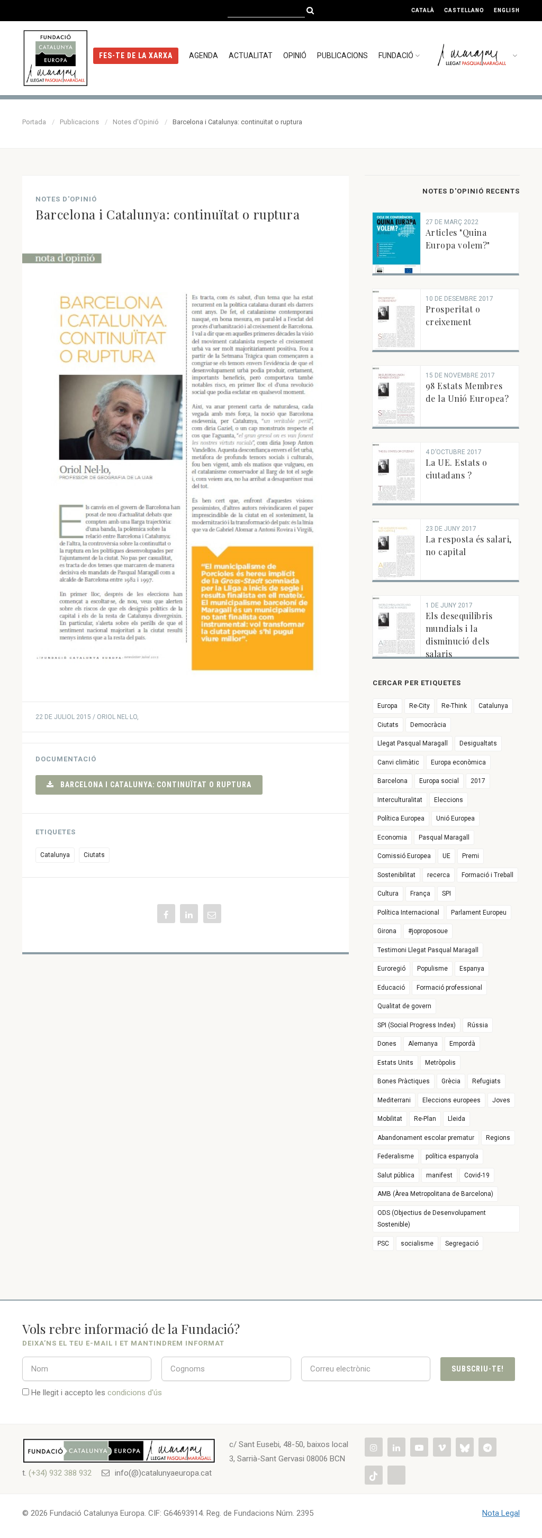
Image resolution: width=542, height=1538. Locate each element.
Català (423, 10)
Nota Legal (501, 1513)
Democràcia (428, 725)
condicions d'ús (134, 1392)
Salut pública (395, 1175)
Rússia (477, 1025)
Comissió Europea (404, 856)
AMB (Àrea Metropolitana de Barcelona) (435, 1194)
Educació (391, 987)
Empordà (462, 1043)
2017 (478, 781)
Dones (386, 1043)
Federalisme (395, 1156)
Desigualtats (478, 743)
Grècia (450, 1081)
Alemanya (423, 1043)
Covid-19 (477, 1175)
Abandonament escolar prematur (425, 1137)
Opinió (294, 55)
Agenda (203, 55)
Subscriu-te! (477, 1369)
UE (446, 856)
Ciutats (94, 855)
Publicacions (342, 55)
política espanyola (452, 1156)
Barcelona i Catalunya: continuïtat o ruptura (152, 784)
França (420, 893)
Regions (498, 1137)
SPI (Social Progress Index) (416, 1025)
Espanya (471, 968)
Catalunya (55, 855)
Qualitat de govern (404, 1006)
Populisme (432, 968)
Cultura (388, 893)
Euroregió (391, 968)
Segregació (461, 1243)
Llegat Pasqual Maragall (412, 743)
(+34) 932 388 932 (60, 1473)
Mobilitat (389, 1118)
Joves (501, 1100)
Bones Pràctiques (403, 1081)
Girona (386, 931)
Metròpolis (440, 1062)
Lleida (456, 1118)
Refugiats (486, 1081)
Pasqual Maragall (444, 837)
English (507, 10)
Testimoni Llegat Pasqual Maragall (427, 950)
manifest (439, 1175)
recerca (438, 875)
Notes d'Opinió (136, 122)
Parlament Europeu (479, 912)
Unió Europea (455, 818)
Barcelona (392, 781)
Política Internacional (408, 912)
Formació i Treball (487, 875)
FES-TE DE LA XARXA (136, 55)
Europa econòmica (458, 762)
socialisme (417, 1243)
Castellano (464, 10)
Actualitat (251, 55)
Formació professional (449, 987)
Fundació (395, 55)
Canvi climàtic (398, 762)
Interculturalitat (399, 800)
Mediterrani (394, 1100)
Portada (34, 122)
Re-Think (454, 706)
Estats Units (395, 1062)
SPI (446, 893)
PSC (383, 1243)
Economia (392, 837)
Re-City (419, 706)
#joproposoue (428, 931)
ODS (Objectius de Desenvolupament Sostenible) (431, 1219)
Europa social (439, 781)
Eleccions (448, 800)
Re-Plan (425, 1118)
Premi (470, 856)
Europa (387, 706)
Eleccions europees (451, 1100)
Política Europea (400, 818)
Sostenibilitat (396, 875)
